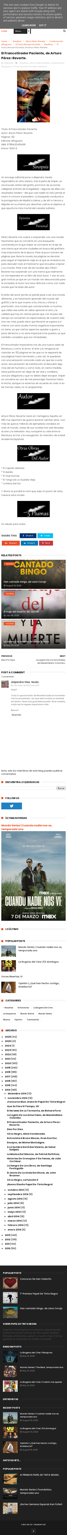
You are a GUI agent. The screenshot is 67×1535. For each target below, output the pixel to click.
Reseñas (48, 44)
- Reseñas (16, 41)
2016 (8, 1081)
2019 (8, 1067)
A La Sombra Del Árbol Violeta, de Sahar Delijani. (31, 1148)
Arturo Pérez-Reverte (35, 41)
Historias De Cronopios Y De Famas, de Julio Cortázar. (34, 1160)
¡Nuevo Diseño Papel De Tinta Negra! (30, 1184)
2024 (8, 1045)
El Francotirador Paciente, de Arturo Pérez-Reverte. (34, 1124)
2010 (8, 1248)
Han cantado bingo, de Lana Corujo (25, 581)
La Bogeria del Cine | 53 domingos (38, 961)
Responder (16, 715)
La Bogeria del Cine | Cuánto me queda (41, 1382)
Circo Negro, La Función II (22, 1179)
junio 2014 (14, 1207)
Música (6, 1019)
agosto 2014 (15, 1198)
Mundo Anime (27, 1013)
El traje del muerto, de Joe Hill (21, 611)
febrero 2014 (16, 1225)
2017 (8, 1076)
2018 (8, 1072)
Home (4, 31)
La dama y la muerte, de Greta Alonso (26, 641)
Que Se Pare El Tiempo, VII (23, 1106)
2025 (8, 1041)
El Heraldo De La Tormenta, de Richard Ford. (34, 1110)
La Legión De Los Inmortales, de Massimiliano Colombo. (34, 1116)
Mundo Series (45, 1013)
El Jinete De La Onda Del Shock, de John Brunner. (31, 1174)
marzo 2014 (15, 1220)
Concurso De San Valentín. (36, 1279)
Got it (43, 25)
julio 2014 (13, 1203)
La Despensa (9, 1013)
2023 (8, 1050)
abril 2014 (14, 1216)
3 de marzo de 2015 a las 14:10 (26, 685)
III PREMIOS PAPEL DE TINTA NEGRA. (39, 1474)
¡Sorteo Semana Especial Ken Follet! (41, 1504)
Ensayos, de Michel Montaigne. (26, 1142)
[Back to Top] (33, 1531)
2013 (8, 1235)
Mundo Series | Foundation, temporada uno (36, 1491)
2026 (8, 1036)
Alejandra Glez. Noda (25, 682)
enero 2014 (15, 1229)
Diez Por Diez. (15, 1129)
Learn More (29, 25)
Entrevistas (23, 1007)
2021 (8, 1058)
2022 (8, 1054)
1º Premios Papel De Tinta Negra (39, 1293)
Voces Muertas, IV (12, 976)
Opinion (18, 1019)
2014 (8, 1089)
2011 (7, 1243)
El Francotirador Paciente (28, 44)
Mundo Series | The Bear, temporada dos (41, 1367)
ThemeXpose (39, 1524)
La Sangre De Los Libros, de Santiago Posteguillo (29, 1167)
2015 (8, 1085)
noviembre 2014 (18, 1098)
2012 (8, 1239)
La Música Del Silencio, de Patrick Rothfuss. (33, 1154)
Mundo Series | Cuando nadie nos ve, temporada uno (26, 827)
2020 (8, 1063)
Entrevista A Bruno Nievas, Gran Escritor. (32, 1138)
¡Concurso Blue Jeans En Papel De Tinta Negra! (36, 1101)
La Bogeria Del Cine (43, 1007)
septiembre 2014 (18, 1194)
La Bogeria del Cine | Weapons (36, 1352)
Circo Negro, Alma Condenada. (26, 1133)
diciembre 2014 (17, 1093)
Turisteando (33, 1019)
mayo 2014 (14, 1211)
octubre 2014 (16, 1190)
